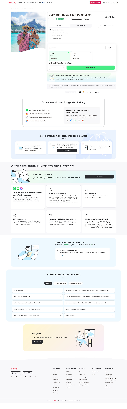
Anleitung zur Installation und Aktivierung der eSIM (110, 379)
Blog (106, 371)
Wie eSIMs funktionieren (60, 283)
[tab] (59, 25)
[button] (113, 2)
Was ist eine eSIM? (109, 382)
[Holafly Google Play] (27, 372)
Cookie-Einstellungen (84, 382)
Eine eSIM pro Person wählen (61, 63)
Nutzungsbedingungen (84, 384)
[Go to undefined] (11, 9)
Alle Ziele (68, 387)
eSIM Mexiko (69, 379)
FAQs (106, 385)
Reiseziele (20, 2)
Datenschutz (82, 374)
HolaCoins (55, 384)
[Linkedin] (30, 377)
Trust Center (56, 392)
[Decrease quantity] (50, 67)
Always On (55, 390)
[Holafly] (23, 369)
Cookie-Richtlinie (83, 379)
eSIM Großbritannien (70, 384)
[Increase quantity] (63, 67)
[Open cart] (117, 3)
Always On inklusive (56, 38)
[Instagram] (16, 377)
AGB (80, 371)
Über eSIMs (48, 283)
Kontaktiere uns (56, 382)
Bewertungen (56, 379)
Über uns (55, 374)
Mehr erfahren (102, 252)
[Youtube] (21, 377)
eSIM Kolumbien (69, 377)
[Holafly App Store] (16, 372)
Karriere (55, 371)
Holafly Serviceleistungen (76, 283)
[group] (37, 290)
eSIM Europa (69, 374)
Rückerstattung (82, 377)
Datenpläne (55, 377)
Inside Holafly (56, 387)
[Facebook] (11, 377)
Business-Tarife (95, 371)
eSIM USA (68, 371)
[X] (25, 377)
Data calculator (108, 387)
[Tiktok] (35, 377)
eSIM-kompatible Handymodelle (108, 375)
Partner (93, 374)
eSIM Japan (68, 382)
